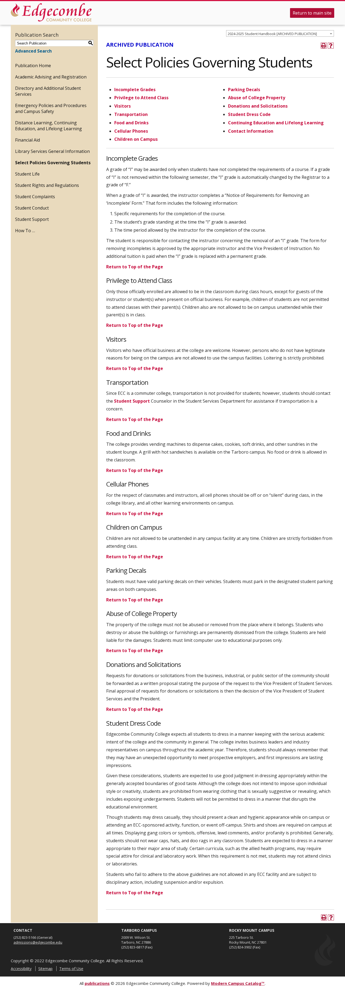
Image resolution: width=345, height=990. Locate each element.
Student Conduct (32, 208)
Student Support (32, 219)
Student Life (27, 174)
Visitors (122, 106)
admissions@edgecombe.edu (37, 942)
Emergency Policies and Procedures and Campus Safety (51, 108)
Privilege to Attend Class (141, 98)
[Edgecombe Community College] (51, 12)
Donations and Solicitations (258, 106)
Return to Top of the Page (134, 267)
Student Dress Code (249, 114)
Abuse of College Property (256, 98)
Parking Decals (244, 90)
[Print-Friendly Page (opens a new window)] (324, 46)
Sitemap (45, 968)
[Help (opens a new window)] (331, 46)
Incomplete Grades (135, 90)
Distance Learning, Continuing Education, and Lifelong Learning (48, 126)
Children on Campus (136, 139)
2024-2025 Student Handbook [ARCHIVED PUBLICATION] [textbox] (272, 33)
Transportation (131, 114)
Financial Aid (27, 140)
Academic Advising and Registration (51, 77)
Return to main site (312, 13)
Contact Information (250, 131)
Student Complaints (35, 197)
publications (97, 983)
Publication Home (33, 65)
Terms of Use (71, 968)
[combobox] (280, 33)
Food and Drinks (131, 123)
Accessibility (21, 968)
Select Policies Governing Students (53, 163)
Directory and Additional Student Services (48, 91)
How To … (25, 231)
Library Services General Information (52, 151)
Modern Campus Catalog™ (238, 983)
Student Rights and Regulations (47, 185)
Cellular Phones (131, 131)
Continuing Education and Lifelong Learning (276, 123)
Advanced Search (33, 51)
